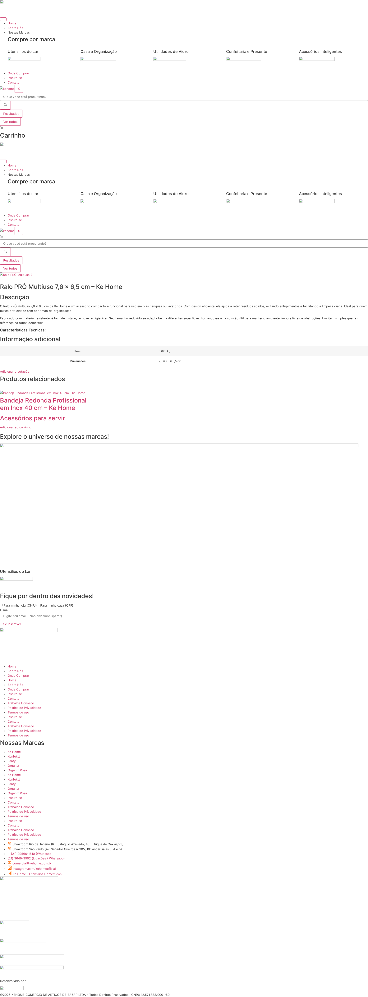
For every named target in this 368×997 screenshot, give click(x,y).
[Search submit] (5, 105)
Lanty (12, 761)
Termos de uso (18, 712)
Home (12, 23)
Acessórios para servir (32, 418)
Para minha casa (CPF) (56, 605)
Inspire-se (15, 78)
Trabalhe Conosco (21, 703)
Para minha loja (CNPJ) (20, 605)
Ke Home (14, 752)
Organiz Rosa (17, 770)
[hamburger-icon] (3, 19)
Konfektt (14, 756)
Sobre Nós (15, 28)
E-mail (4, 610)
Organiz (13, 765)
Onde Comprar (18, 73)
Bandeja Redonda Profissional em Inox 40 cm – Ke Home (43, 404)
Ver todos (10, 122)
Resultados (11, 114)
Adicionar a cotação (14, 371)
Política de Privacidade (24, 708)
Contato (14, 82)
